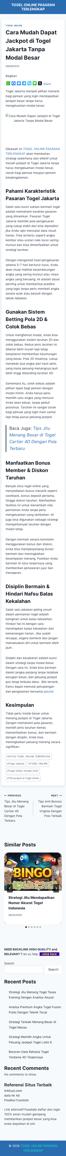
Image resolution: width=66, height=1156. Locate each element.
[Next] (56, 888)
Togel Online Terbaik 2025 (22, 770)
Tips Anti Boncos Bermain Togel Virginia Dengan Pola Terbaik (50, 806)
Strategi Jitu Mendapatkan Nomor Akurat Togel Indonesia (31, 903)
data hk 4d (12, 1095)
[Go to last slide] (10, 888)
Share (47, 84)
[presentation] (33, 872)
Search (9, 963)
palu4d (49, 691)
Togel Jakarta (15, 763)
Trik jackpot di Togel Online (23, 778)
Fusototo (30, 1109)
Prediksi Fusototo (16, 1100)
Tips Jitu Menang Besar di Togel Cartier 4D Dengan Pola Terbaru (16, 808)
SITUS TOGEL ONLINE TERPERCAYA (28, 756)
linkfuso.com (13, 1090)
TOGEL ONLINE (14, 25)
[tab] (26, 927)
